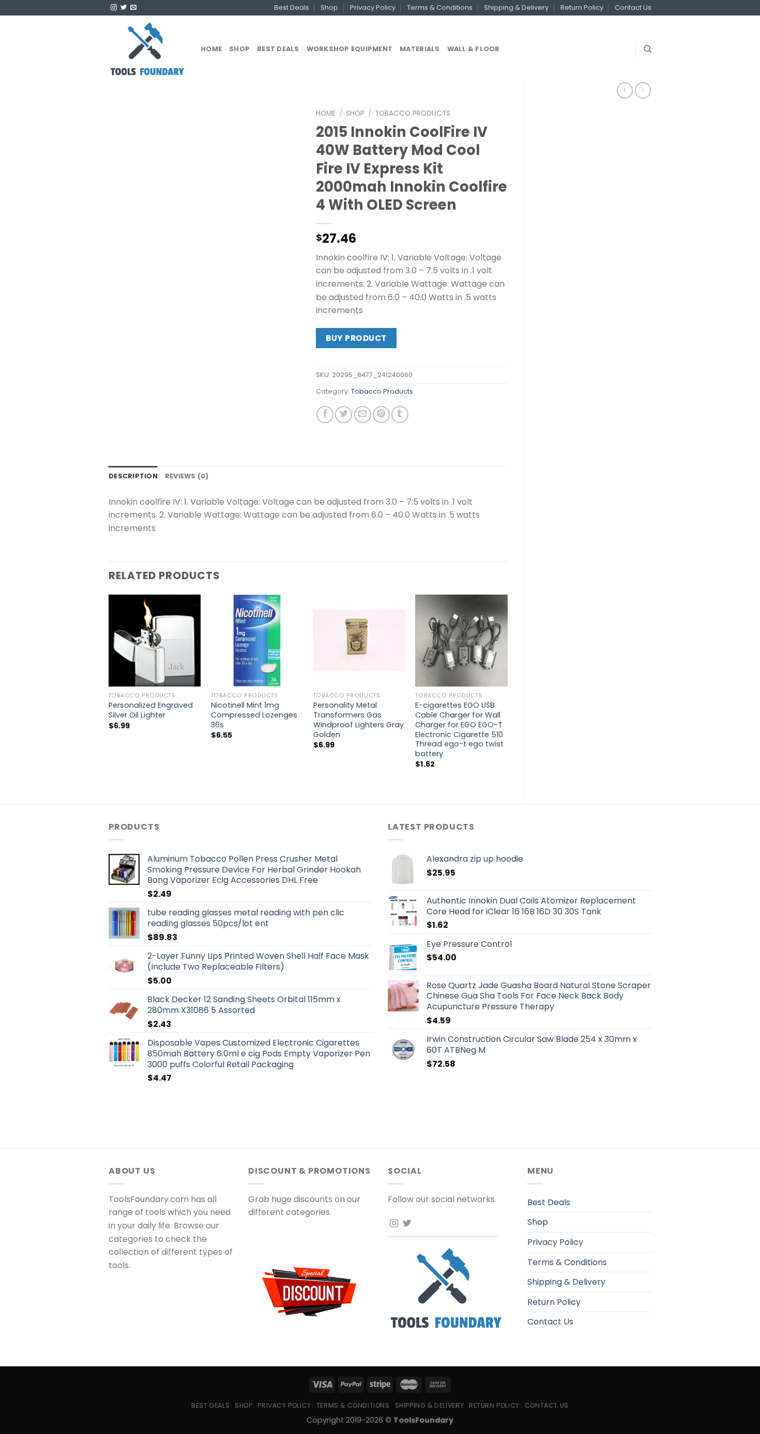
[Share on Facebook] (324, 414)
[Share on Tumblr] (399, 414)
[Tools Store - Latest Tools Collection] (147, 48)
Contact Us (633, 7)
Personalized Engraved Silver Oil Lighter (151, 710)
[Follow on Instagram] (114, 7)
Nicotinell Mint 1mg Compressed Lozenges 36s (254, 714)
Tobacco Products (412, 113)
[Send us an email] (133, 7)
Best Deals (291, 7)
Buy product (356, 338)
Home (211, 48)
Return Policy (581, 7)
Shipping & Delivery (516, 7)
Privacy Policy (373, 7)
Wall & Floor (473, 48)
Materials (419, 48)
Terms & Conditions (440, 7)
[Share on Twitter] (343, 414)
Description (133, 476)
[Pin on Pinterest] (381, 414)
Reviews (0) (187, 476)
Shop (329, 7)
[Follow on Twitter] (123, 7)
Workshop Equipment (350, 48)
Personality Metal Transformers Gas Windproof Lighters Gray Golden (358, 719)
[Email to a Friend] (362, 414)
